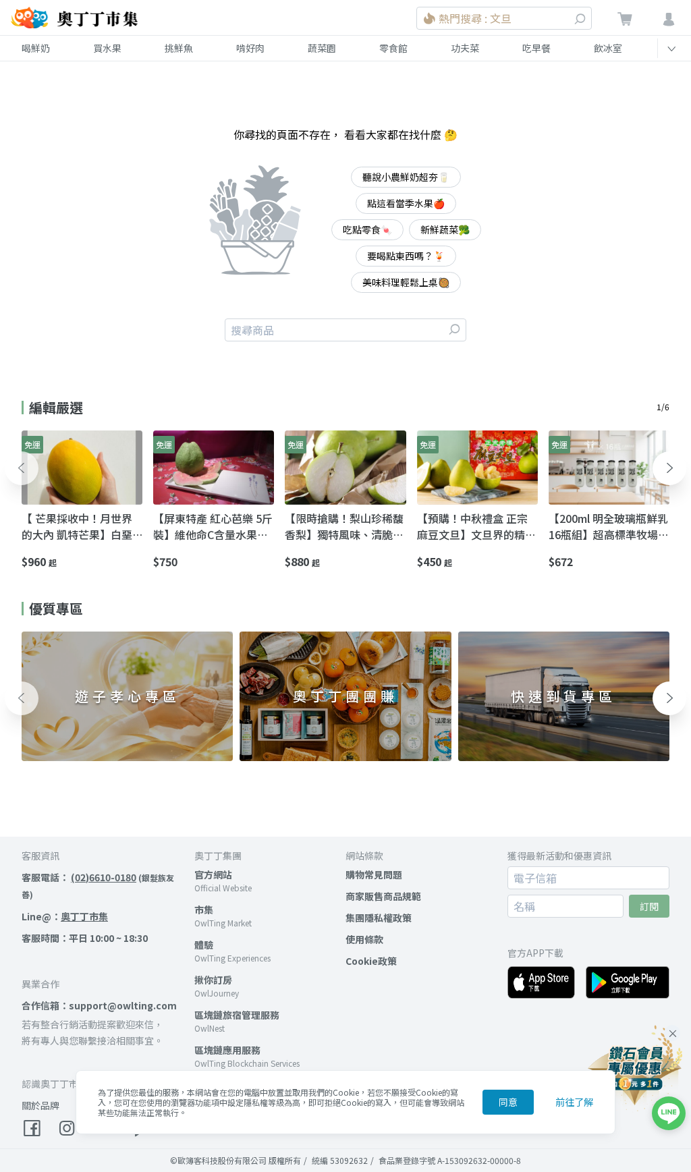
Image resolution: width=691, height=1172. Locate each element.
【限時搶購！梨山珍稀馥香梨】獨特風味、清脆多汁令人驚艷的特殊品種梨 (344, 526)
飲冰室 (608, 48)
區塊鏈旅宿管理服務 (236, 1015)
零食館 (393, 48)
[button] (21, 468)
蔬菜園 (322, 48)
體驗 (203, 944)
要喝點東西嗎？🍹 (406, 255)
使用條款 (364, 939)
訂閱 (649, 906)
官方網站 (213, 874)
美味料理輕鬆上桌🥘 (405, 282)
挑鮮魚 (179, 48)
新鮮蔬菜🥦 (445, 229)
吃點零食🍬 (367, 229)
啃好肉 (250, 48)
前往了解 (574, 1102)
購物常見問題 (374, 874)
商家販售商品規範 (383, 896)
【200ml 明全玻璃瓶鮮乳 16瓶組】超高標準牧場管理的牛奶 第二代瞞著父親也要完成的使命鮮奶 (609, 526)
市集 (203, 909)
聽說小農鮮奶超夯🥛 (405, 177)
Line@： (65, 916)
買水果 (107, 48)
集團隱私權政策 (379, 917)
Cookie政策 (371, 961)
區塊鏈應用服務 (227, 1050)
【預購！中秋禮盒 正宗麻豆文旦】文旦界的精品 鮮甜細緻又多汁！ (476, 526)
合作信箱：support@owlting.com (99, 1005)
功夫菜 (465, 48)
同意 (508, 1102)
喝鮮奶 (36, 48)
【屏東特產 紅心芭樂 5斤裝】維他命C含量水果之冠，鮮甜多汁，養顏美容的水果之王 (213, 526)
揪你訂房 (213, 979)
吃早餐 (536, 48)
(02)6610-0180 (103, 877)
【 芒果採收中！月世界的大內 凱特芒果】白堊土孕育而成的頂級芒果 (77, 526)
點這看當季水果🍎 (406, 203)
